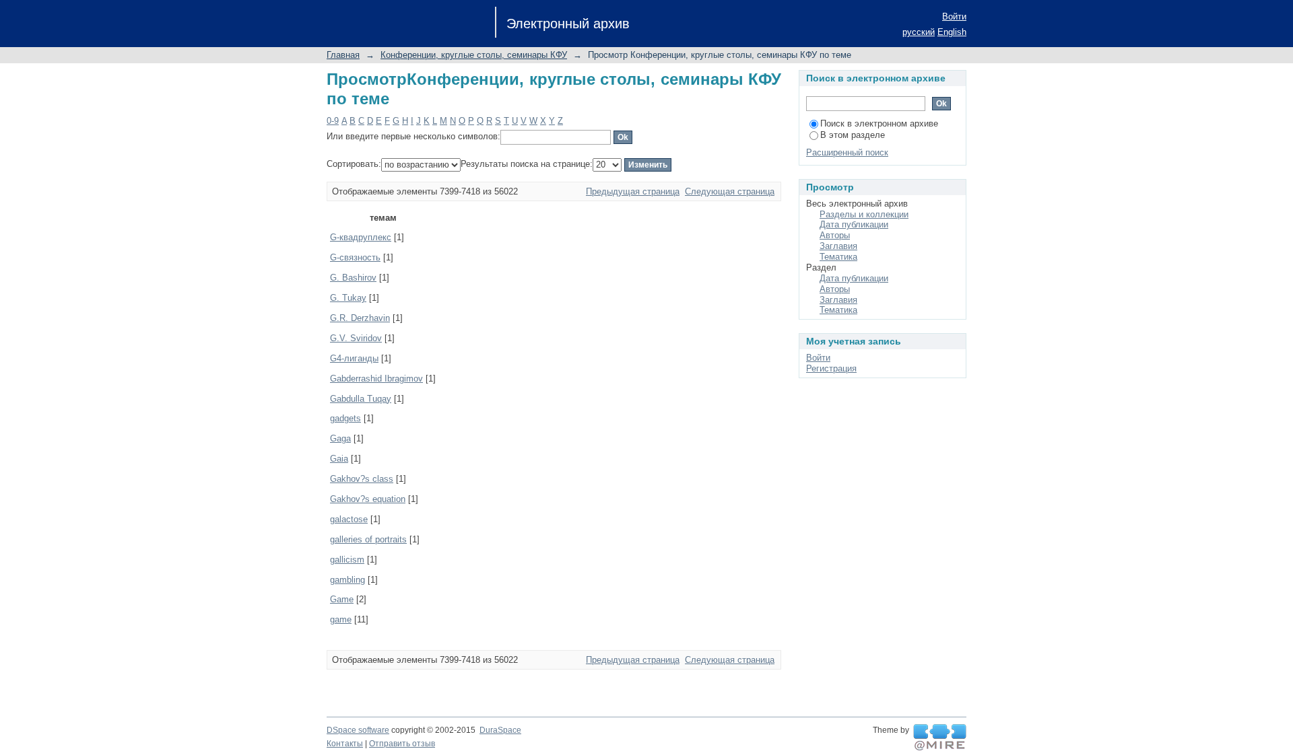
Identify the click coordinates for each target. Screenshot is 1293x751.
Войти (954, 16)
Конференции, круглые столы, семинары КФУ (473, 55)
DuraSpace (500, 730)
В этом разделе (852, 135)
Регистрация (831, 368)
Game (342, 599)
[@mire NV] (939, 737)
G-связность (355, 257)
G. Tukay (348, 298)
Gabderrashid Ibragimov (376, 378)
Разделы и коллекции (864, 214)
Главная (343, 55)
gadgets (345, 418)
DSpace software (358, 730)
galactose (349, 519)
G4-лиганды (354, 358)
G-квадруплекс (360, 237)
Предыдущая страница (632, 191)
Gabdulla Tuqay (360, 399)
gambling (347, 580)
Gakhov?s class (361, 479)
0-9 (333, 121)
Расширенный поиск (847, 152)
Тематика (838, 257)
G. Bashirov (353, 278)
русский (918, 32)
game (341, 619)
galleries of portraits (368, 539)
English (951, 32)
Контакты (345, 743)
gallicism (347, 560)
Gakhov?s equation (367, 499)
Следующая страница (729, 191)
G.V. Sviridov (356, 338)
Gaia (339, 459)
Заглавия (838, 246)
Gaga (340, 438)
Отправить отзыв (402, 743)
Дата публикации (854, 224)
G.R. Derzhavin (360, 318)
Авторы (835, 235)
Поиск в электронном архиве (879, 123)
